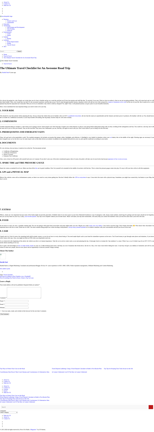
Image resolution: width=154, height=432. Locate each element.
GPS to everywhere (80, 177)
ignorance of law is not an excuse (117, 159)
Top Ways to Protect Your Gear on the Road (12, 368)
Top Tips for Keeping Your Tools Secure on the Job (118, 368)
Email (2, 304)
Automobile (10, 22)
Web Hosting (11, 29)
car (111, 137)
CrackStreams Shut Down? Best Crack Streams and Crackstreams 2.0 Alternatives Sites (24, 372)
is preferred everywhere (74, 116)
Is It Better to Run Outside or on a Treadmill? (15, 276)
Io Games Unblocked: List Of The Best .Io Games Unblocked (69, 372)
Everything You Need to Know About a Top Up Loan (17, 278)
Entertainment (7, 32)
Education (6, 24)
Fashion (6, 37)
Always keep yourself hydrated (77, 227)
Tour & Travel (11, 45)
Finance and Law (12, 21)
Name (2, 301)
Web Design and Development (15, 27)
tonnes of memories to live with (117, 102)
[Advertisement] (77, 85)
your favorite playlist (30, 216)
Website (2, 307)
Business (6, 19)
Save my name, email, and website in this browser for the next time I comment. (24, 311)
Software (9, 30)
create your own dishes (95, 225)
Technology (7, 25)
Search (5, 391)
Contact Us (7, 4)
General (6, 389)
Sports (9, 35)
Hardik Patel (5, 72)
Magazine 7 (33, 429)
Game (9, 33)
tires (36, 168)
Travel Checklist (8, 274)
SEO (5, 46)
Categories (3, 411)
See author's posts (5, 268)
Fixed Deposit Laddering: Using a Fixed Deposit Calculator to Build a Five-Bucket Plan (77, 368)
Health (9, 43)
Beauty (9, 38)
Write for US (7, 5)
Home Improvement (12, 41)
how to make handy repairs (26, 245)
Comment (3, 298)
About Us (6, 2)
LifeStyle (6, 40)
